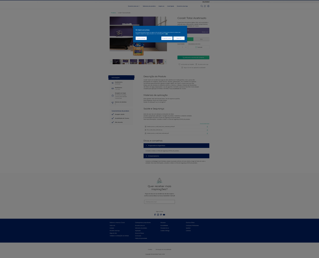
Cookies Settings (141, 38)
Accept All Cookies (167, 38)
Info (167, 33)
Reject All (179, 38)
